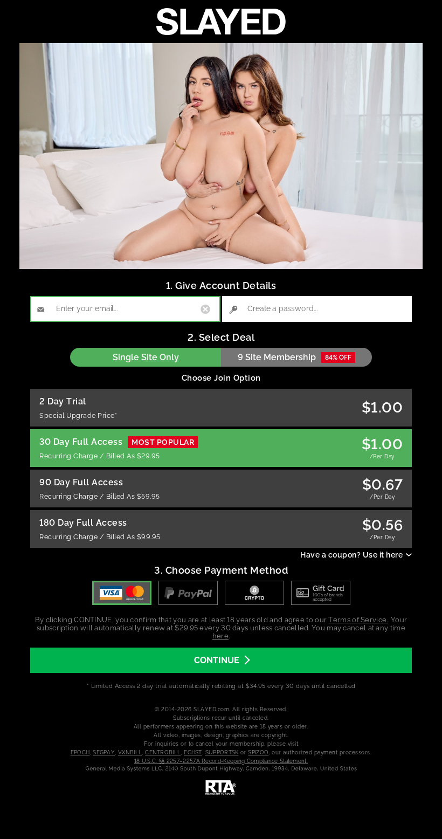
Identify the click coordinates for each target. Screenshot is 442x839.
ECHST (193, 752)
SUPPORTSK (222, 752)
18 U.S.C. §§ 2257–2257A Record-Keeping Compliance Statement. (221, 761)
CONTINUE (216, 660)
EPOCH (80, 752)
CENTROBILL (163, 752)
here (220, 636)
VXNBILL (130, 752)
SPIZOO (258, 752)
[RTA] (221, 788)
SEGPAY (104, 752)
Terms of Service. (358, 620)
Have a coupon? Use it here (351, 555)
